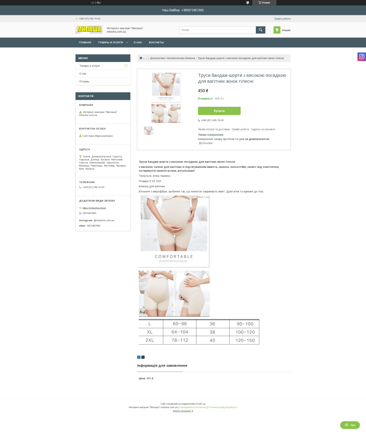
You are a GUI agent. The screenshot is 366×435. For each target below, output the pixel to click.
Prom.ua (201, 404)
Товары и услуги (110, 42)
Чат (353, 425)
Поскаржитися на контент (192, 407)
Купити (219, 111)
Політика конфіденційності (222, 407)
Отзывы (84, 81)
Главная (85, 42)
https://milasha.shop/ (94, 207)
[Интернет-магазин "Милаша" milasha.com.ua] (88, 32)
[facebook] (138, 357)
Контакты (156, 42)
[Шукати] (260, 30)
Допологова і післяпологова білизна (172, 58)
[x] (142, 357)
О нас (138, 42)
